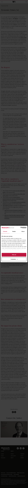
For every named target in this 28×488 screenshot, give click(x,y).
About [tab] (22, 231)
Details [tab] (14, 231)
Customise (13, 259)
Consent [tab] (5, 231)
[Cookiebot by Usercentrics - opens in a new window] (20, 228)
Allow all (14, 254)
